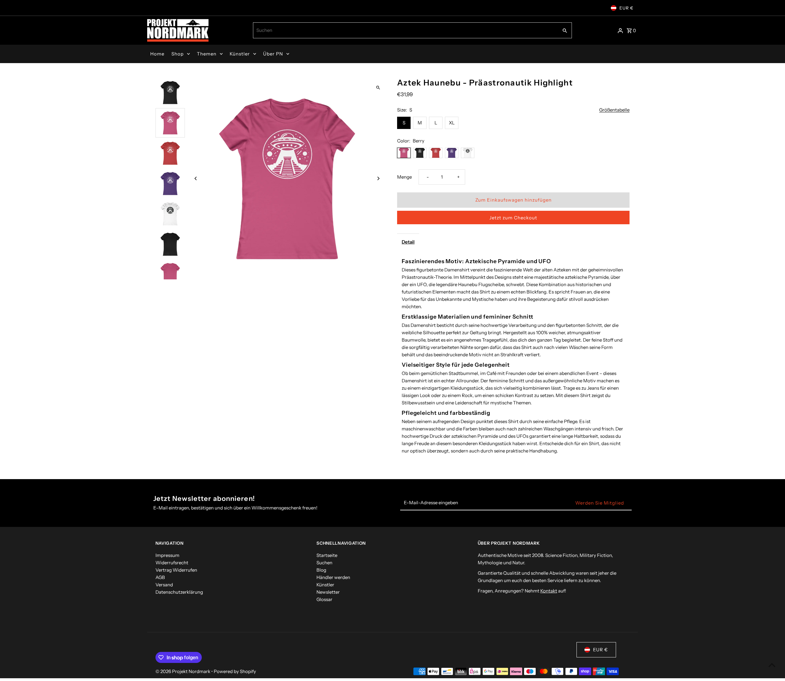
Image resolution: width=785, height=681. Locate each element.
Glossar (324, 599)
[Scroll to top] (772, 665)
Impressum (167, 555)
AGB (160, 577)
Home (157, 54)
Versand (164, 585)
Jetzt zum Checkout (513, 218)
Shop (177, 54)
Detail (408, 242)
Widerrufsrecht (171, 563)
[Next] (378, 178)
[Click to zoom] (378, 88)
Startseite (326, 555)
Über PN (273, 54)
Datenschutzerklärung (179, 592)
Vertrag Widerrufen (176, 570)
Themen (206, 54)
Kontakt (548, 591)
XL (452, 123)
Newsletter (328, 592)
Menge (404, 177)
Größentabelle (614, 110)
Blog (321, 570)
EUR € (626, 8)
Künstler (240, 54)
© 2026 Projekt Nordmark (183, 671)
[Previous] (196, 178)
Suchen (324, 563)
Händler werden (333, 577)
